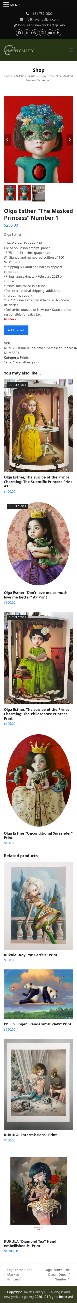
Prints (24, 357)
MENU (15, 5)
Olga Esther (21, 362)
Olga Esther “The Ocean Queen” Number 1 (54, 1275)
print (35, 362)
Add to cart (16, 330)
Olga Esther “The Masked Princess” (18, 1275)
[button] (71, 50)
